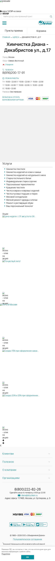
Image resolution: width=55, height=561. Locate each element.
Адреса (16, 37)
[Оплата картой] (18, 514)
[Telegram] (32, 510)
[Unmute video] (27, 6)
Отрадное (9, 65)
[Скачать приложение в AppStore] (15, 525)
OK (27, 557)
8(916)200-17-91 (13, 72)
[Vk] (18, 510)
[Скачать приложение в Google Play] (28, 525)
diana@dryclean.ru (29, 495)
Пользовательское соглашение (27, 539)
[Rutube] (27, 510)
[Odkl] (23, 510)
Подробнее (6, 554)
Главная (6, 37)
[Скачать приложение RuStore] (41, 525)
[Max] (37, 510)
